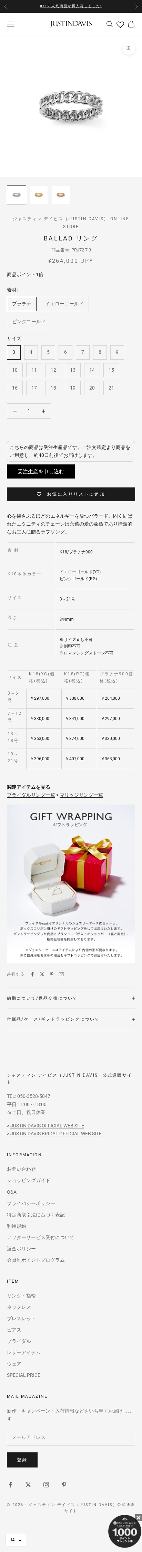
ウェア (14, 1364)
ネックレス (19, 1307)
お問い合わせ (21, 1169)
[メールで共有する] (61, 974)
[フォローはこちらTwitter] (28, 1484)
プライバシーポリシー (31, 1203)
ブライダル (19, 1341)
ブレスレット (21, 1318)
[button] (16, 1540)
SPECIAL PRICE (23, 1375)
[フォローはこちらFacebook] (10, 1484)
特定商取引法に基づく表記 (36, 1214)
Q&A (12, 1192)
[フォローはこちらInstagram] (46, 1484)
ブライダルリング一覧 (31, 795)
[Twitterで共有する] (42, 974)
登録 (22, 1459)
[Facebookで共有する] (32, 974)
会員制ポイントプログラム (36, 1260)
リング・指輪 (21, 1295)
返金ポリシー (21, 1248)
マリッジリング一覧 (81, 795)
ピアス (14, 1329)
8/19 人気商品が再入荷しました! (71, 6)
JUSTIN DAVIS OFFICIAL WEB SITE (47, 1125)
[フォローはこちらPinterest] (64, 1484)
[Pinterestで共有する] (51, 974)
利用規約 (16, 1226)
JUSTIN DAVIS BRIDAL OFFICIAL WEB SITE (56, 1133)
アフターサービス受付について (40, 1237)
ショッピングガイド (28, 1180)
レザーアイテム (24, 1352)
